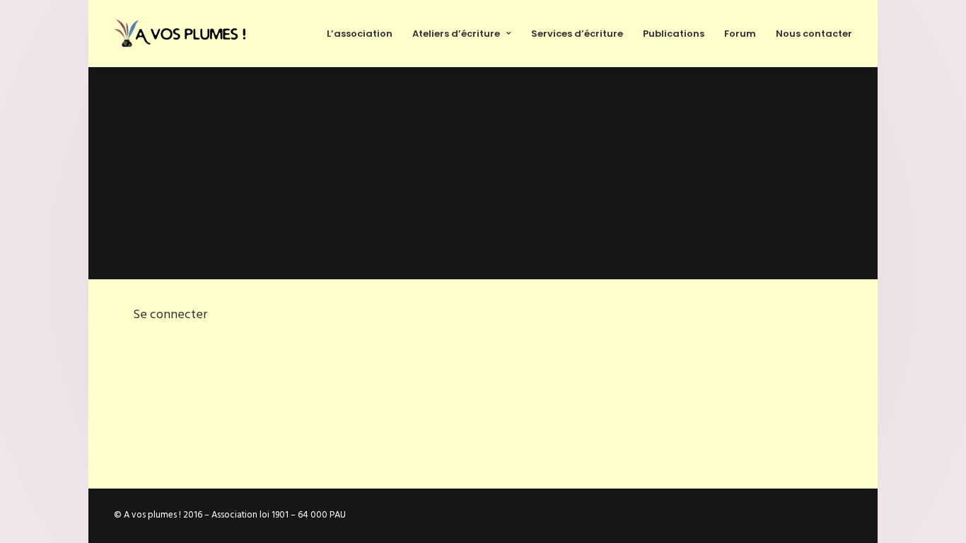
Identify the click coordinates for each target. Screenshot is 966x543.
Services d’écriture (577, 33)
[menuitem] (364, 33)
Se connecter (170, 315)
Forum (740, 33)
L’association (359, 33)
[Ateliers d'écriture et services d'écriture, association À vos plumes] (182, 33)
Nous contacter (814, 33)
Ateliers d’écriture (456, 33)
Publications (673, 33)
